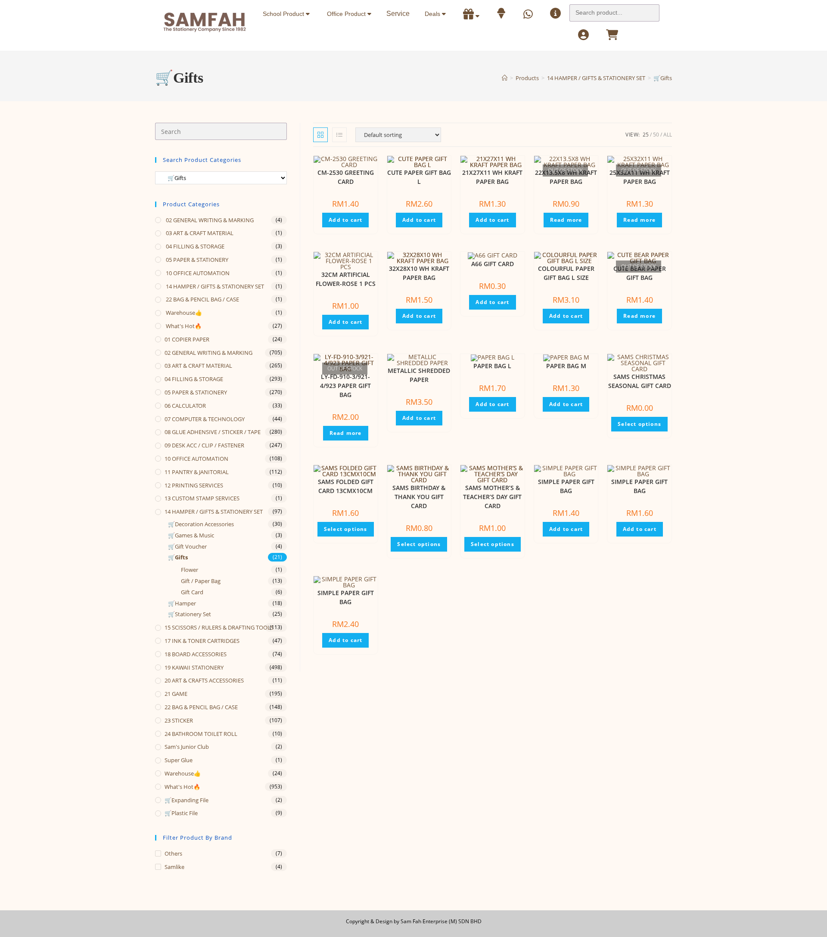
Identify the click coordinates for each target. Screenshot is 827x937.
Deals (433, 13)
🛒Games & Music (191, 535)
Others (173, 853)
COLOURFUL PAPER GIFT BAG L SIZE (566, 273)
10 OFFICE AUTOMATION (197, 273)
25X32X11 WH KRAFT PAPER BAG (639, 177)
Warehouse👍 (183, 312)
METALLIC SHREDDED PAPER (419, 375)
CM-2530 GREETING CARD (345, 177)
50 (656, 134)
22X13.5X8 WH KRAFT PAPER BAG (566, 177)
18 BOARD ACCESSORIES (196, 654)
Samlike (174, 867)
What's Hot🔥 (183, 326)
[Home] (504, 78)
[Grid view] (320, 134)
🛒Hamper (182, 603)
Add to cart (345, 219)
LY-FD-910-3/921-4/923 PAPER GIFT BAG (345, 385)
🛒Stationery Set (189, 614)
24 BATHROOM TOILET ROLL (201, 734)
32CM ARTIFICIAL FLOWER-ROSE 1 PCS (346, 279)
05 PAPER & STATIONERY (196, 260)
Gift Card (192, 592)
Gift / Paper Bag (201, 581)
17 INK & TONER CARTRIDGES (202, 641)
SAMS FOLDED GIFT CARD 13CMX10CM (345, 486)
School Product (284, 13)
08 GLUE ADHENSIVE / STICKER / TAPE (213, 432)
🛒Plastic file (181, 813)
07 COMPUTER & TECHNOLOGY (205, 419)
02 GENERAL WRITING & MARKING (209, 220)
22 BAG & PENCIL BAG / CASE (202, 299)
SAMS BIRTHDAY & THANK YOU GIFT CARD (418, 497)
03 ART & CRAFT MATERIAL (199, 233)
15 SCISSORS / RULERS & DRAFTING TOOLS (219, 627)
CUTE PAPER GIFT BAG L (419, 177)
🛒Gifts (662, 78)
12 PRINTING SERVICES (194, 485)
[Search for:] (614, 10)
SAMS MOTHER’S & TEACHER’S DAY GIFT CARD (492, 497)
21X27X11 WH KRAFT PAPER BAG (492, 177)
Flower (189, 570)
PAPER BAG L (492, 366)
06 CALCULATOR (185, 406)
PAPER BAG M (566, 366)
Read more (566, 219)
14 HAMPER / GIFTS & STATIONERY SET (214, 286)
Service (398, 13)
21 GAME (176, 694)
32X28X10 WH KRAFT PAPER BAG (419, 273)
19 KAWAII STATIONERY (194, 667)
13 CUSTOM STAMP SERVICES (202, 498)
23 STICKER (179, 720)
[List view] (339, 134)
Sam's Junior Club (187, 747)
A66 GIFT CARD (492, 264)
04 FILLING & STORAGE (194, 246)
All (667, 134)
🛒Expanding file (186, 800)
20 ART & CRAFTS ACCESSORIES (204, 680)
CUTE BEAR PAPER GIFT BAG (639, 273)
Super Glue (179, 760)
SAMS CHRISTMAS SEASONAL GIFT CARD (639, 381)
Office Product (347, 13)
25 (646, 134)
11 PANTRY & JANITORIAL (197, 472)
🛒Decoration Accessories (201, 524)
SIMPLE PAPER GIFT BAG (566, 486)
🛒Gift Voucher (187, 546)
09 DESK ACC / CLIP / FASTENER (204, 445)
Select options (639, 424)
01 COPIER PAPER (187, 339)
